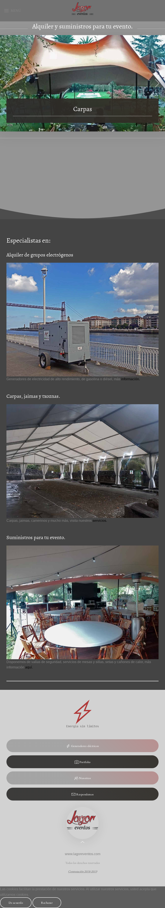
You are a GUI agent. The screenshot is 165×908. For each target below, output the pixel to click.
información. (130, 379)
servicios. (100, 520)
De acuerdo (16, 903)
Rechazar (47, 903)
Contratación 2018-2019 (82, 871)
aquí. (29, 667)
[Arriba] (82, 842)
